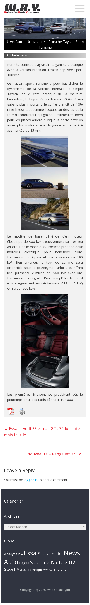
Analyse (10, 553)
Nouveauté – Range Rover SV (56, 453)
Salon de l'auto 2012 (52, 562)
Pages (24, 562)
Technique (35, 569)
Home (44, 554)
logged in (31, 480)
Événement (61, 570)
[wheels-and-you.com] (22, 4)
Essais (32, 553)
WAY (45, 570)
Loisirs (56, 554)
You (51, 570)
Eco (20, 554)
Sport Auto (15, 569)
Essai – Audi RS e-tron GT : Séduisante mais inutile (42, 431)
